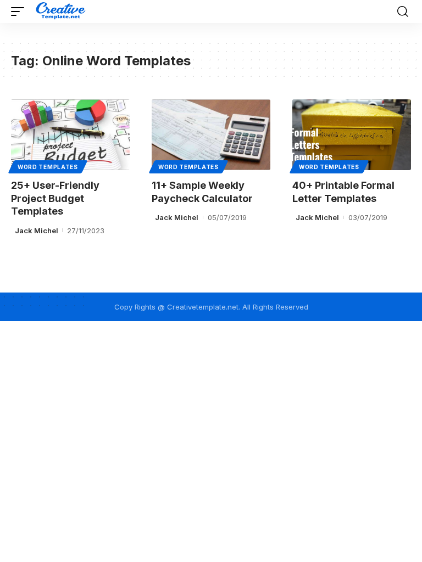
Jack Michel (36, 230)
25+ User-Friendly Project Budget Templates (55, 198)
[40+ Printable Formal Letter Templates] (351, 135)
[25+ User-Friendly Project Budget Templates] (70, 135)
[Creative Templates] (62, 11)
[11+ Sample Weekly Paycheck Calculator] (211, 135)
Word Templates (48, 167)
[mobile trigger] (20, 11)
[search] (403, 11)
